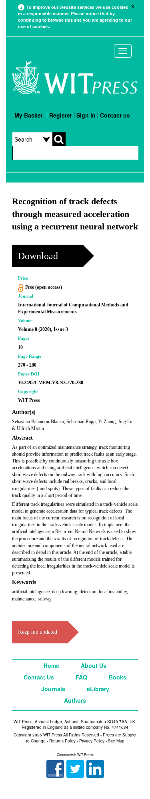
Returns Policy (62, 741)
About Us (93, 665)
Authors (75, 700)
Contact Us (39, 677)
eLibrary (98, 689)
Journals (53, 689)
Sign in (86, 115)
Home (51, 665)
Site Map (116, 741)
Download (38, 256)
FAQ (81, 677)
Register (60, 115)
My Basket (28, 115)
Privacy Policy (91, 741)
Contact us (115, 115)
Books (117, 677)
